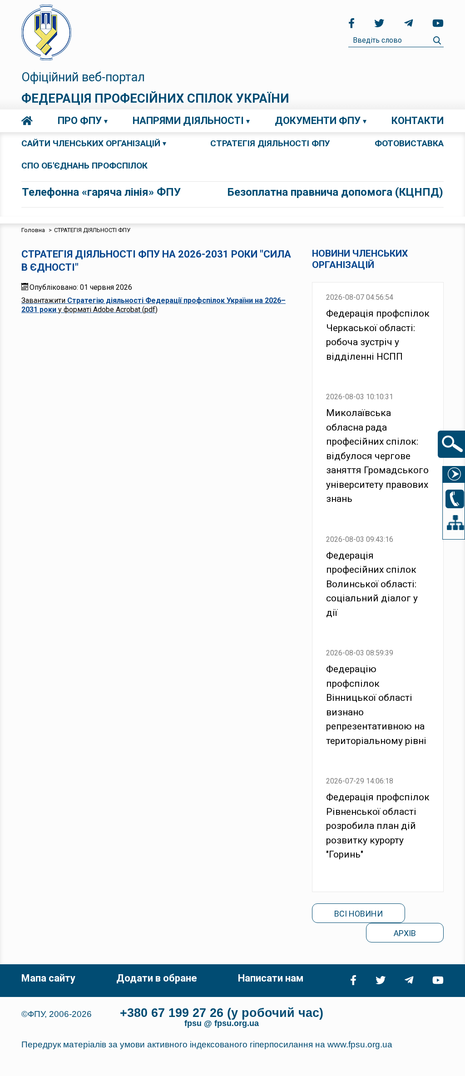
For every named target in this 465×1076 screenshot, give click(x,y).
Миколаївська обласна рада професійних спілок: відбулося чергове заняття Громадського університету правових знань (377, 455)
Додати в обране (156, 978)
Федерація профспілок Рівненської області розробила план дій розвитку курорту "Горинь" (378, 826)
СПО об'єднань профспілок (84, 165)
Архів (405, 933)
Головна (27, 120)
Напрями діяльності (188, 120)
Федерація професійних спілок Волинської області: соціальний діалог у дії (372, 584)
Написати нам (270, 978)
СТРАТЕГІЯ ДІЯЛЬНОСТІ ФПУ (270, 143)
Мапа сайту (48, 978)
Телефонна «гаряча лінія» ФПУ (101, 192)
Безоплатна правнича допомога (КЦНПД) (335, 192)
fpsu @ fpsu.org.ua (221, 1023)
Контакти (417, 120)
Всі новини (358, 913)
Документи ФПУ (318, 120)
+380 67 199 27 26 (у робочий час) (221, 1013)
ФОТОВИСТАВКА (409, 143)
